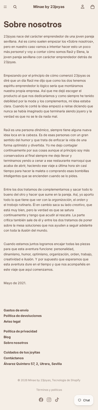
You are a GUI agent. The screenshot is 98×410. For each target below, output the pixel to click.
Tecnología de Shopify (66, 380)
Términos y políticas (49, 389)
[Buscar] (15, 7)
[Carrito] (93, 7)
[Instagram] (49, 399)
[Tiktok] (57, 399)
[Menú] (5, 7)
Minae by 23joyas (39, 380)
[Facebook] (41, 399)
